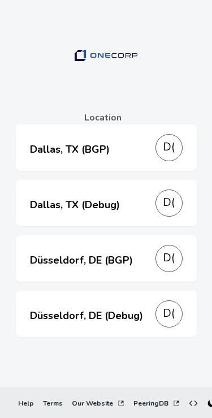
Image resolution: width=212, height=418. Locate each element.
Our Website (92, 403)
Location (103, 117)
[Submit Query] (185, 360)
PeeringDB (150, 403)
